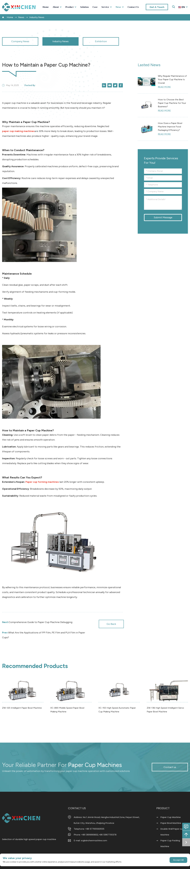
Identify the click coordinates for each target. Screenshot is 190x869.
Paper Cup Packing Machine (170, 843)
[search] (185, 11)
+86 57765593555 (94, 828)
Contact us (133, 7)
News (118, 7)
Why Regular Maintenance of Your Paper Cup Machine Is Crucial (172, 79)
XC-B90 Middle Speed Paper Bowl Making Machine (67, 710)
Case (95, 7)
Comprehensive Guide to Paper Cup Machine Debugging (37, 622)
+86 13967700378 (107, 834)
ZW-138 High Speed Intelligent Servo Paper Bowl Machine (165, 710)
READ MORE (164, 87)
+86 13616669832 (89, 834)
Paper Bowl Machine (171, 823)
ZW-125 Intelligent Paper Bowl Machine (22, 708)
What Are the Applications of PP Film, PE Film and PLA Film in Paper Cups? (43, 635)
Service (105, 7)
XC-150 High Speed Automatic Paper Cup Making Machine (117, 710)
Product (69, 7)
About (56, 7)
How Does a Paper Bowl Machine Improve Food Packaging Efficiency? (170, 126)
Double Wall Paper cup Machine (172, 831)
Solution (84, 7)
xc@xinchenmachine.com (94, 840)
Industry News (36, 17)
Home (46, 7)
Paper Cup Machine (171, 817)
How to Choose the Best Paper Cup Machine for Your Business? (172, 103)
